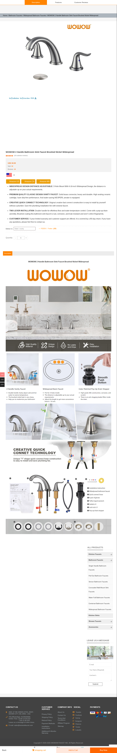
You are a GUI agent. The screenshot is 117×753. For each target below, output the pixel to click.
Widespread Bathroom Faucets (34, 15)
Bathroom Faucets (15, 15)
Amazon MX (45, 181)
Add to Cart (73, 750)
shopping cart (40, 750)
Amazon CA (29, 181)
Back (4, 750)
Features (58, 2)
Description (36, 2)
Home (5, 15)
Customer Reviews (81, 2)
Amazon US (14, 181)
